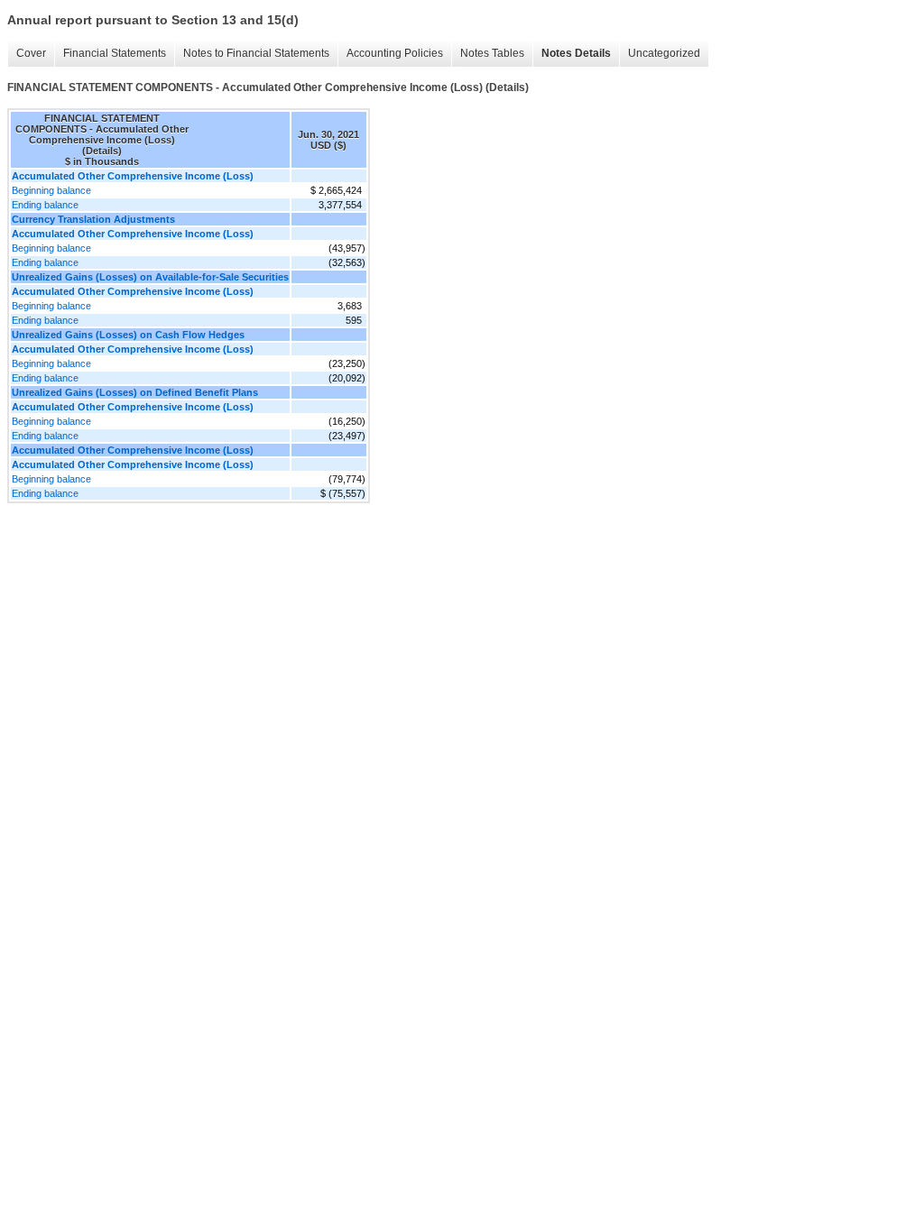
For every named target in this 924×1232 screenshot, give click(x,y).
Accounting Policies (394, 53)
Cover (31, 53)
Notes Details (576, 53)
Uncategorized (664, 53)
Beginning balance (51, 190)
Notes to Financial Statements (256, 53)
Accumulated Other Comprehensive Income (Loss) (133, 450)
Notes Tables (492, 53)
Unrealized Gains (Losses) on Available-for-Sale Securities (150, 276)
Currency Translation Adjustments (93, 219)
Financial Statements (114, 53)
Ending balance (45, 204)
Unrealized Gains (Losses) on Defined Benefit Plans (135, 392)
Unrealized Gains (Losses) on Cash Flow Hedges (128, 334)
